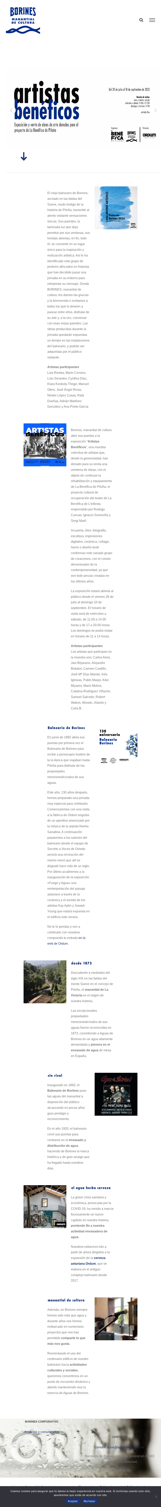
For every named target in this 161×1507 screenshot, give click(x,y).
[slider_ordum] (45, 1186)
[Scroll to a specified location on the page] (24, 158)
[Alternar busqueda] (141, 20)
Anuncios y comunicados (41, 1432)
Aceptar (73, 1501)
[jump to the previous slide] (12, 110)
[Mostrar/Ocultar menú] (152, 20)
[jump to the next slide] (155, 110)
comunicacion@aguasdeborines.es (119, 1447)
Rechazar (89, 1501)
